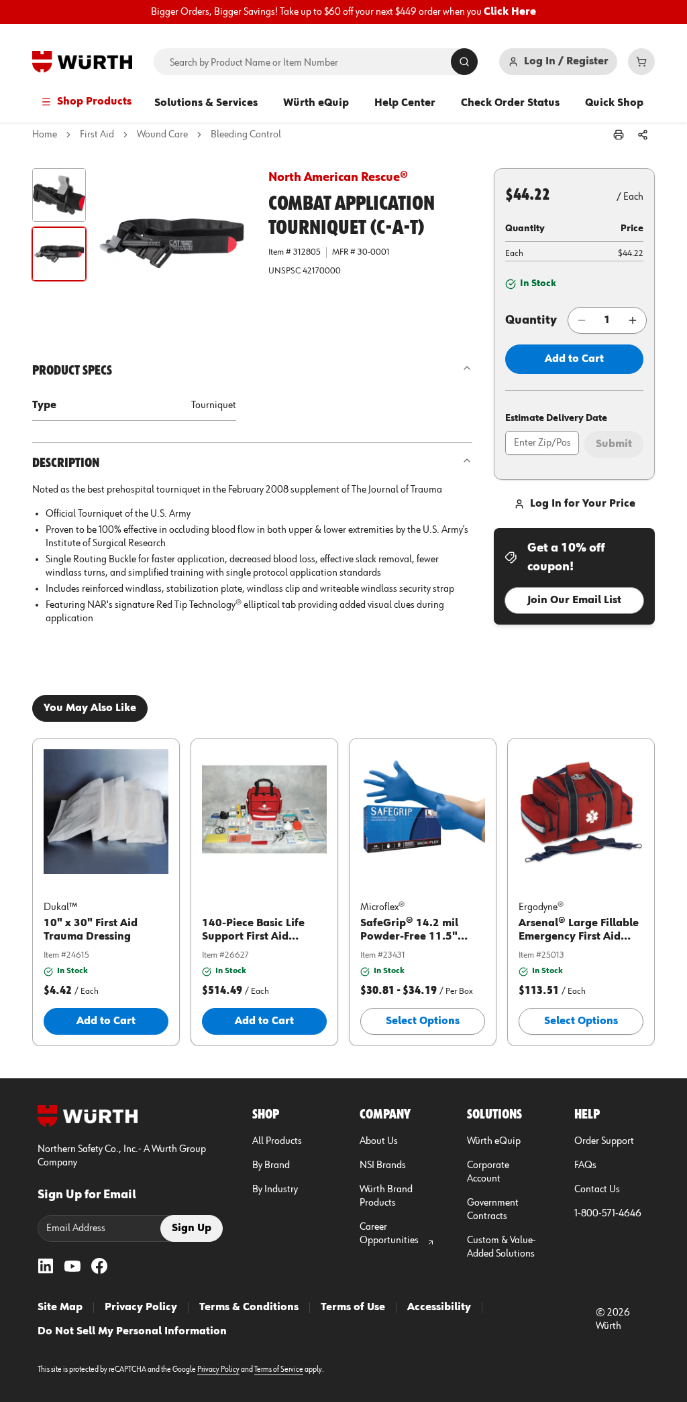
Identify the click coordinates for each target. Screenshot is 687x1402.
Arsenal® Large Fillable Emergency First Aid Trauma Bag (579, 937)
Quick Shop (614, 103)
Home (44, 134)
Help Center (404, 103)
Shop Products (94, 102)
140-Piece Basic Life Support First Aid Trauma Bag (253, 937)
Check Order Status (510, 103)
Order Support (604, 1141)
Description (65, 463)
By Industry (275, 1189)
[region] (343, 12)
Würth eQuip (316, 103)
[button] (59, 195)
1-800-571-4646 (607, 1213)
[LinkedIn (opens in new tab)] (46, 1266)
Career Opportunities (389, 1234)
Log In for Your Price (582, 504)
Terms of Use (353, 1307)
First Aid (97, 134)
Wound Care (162, 134)
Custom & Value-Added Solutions (501, 1247)
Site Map (60, 1307)
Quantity (531, 320)
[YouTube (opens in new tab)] (72, 1266)
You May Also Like (90, 708)
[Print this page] (618, 135)
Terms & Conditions (249, 1307)
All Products (277, 1141)
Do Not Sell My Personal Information (132, 1331)
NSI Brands (383, 1165)
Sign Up (191, 1228)
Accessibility (439, 1307)
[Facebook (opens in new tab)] (99, 1266)
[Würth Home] (82, 61)
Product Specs (72, 370)
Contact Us (597, 1189)
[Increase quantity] (632, 320)
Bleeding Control (246, 134)
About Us (379, 1141)
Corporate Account (488, 1172)
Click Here (510, 12)
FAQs (585, 1165)
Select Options (423, 1021)
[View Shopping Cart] (641, 61)
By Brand (271, 1165)
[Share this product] (643, 135)
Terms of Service (278, 1370)
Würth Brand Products (386, 1196)
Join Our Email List (574, 600)
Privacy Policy (141, 1307)
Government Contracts (493, 1210)
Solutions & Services (206, 103)
